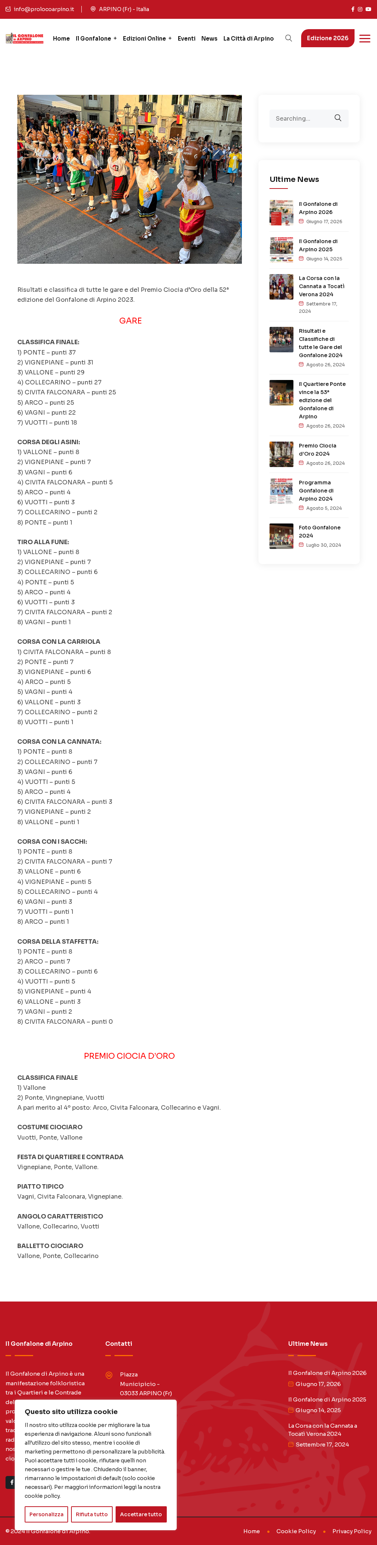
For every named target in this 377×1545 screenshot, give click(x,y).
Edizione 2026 (328, 38)
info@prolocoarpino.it (44, 9)
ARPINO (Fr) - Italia (124, 9)
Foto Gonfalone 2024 (320, 531)
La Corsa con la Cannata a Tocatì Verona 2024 (322, 286)
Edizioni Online (144, 38)
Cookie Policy (296, 1531)
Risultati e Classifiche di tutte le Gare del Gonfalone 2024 (320, 343)
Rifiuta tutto (92, 1514)
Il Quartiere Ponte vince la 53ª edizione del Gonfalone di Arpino (322, 400)
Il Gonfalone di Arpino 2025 (318, 245)
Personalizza (46, 1514)
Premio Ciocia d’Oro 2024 (318, 449)
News (209, 38)
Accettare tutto (141, 1514)
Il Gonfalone (93, 38)
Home (61, 38)
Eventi (186, 38)
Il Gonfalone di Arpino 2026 (318, 208)
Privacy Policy (351, 1531)
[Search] (343, 113)
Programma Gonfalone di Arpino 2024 (316, 490)
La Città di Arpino (248, 38)
